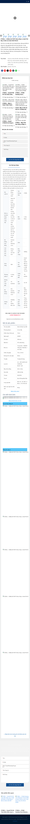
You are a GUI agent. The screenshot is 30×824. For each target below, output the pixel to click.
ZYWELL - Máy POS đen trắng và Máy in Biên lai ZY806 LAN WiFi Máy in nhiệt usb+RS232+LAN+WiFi (21, 123)
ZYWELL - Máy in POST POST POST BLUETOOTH (7, 104)
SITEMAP (15, 821)
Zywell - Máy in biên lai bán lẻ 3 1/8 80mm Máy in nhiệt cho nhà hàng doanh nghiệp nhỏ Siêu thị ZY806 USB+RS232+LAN (21, 108)
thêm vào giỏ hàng (8, 97)
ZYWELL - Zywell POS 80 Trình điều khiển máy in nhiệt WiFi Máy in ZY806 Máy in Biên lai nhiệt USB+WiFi (8, 93)
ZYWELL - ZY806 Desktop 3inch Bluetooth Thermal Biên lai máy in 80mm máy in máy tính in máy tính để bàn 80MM (21, 93)
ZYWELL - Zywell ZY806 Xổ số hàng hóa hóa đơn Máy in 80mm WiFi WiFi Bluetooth (9, 122)
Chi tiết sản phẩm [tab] (14, 165)
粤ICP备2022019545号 (22, 819)
